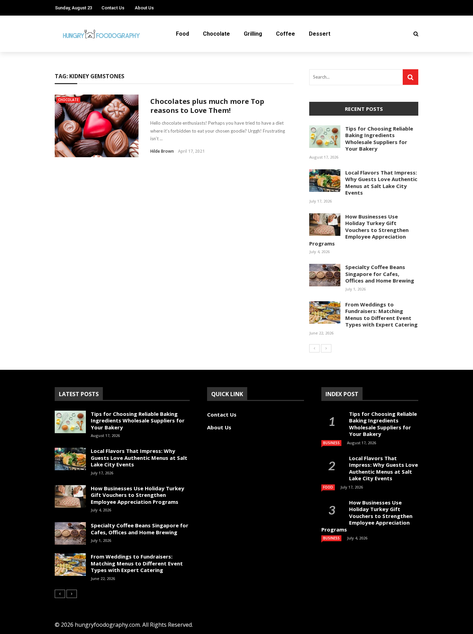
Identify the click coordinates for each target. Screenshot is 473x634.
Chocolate (216, 33)
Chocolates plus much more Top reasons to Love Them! (207, 106)
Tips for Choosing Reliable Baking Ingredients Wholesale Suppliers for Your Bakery (379, 138)
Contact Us (112, 7)
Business (331, 442)
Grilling (253, 33)
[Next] (326, 348)
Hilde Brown (162, 151)
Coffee (285, 33)
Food (182, 33)
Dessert (319, 33)
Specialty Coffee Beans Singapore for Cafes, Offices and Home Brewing (379, 274)
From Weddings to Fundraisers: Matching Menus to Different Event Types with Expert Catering (381, 314)
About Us (144, 7)
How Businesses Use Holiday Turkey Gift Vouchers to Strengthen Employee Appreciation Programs (359, 230)
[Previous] (314, 348)
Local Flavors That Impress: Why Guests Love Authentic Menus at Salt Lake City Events (381, 182)
